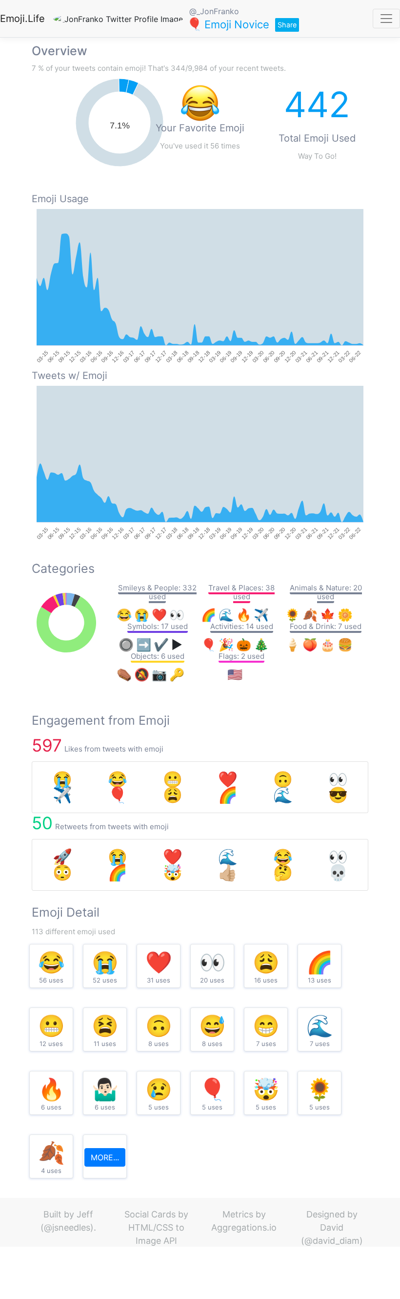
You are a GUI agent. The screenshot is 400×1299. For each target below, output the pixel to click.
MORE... (105, 1157)
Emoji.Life (22, 18)
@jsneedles (67, 1227)
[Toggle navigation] (386, 18)
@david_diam (332, 1241)
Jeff (85, 1214)
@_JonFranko (214, 11)
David (331, 1227)
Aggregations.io (244, 1227)
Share (287, 25)
